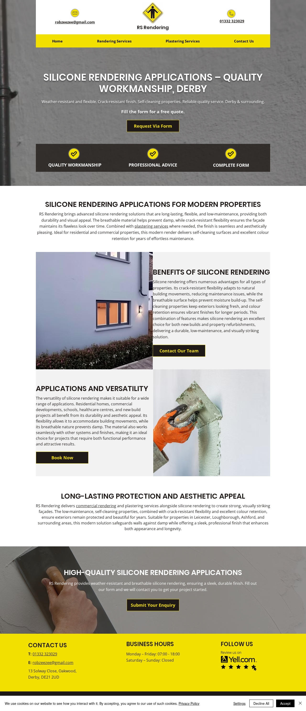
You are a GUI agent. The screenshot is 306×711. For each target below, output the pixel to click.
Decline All (261, 703)
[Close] (300, 703)
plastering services (151, 226)
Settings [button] (239, 703)
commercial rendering (96, 505)
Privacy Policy (189, 703)
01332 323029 (232, 21)
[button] (114, 40)
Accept (285, 703)
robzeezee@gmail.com (75, 22)
